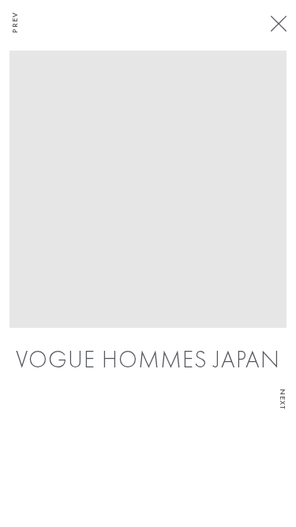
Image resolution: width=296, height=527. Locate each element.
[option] (148, 213)
